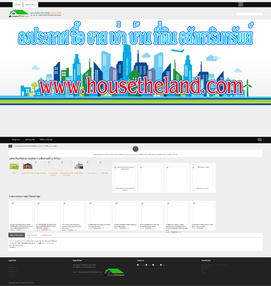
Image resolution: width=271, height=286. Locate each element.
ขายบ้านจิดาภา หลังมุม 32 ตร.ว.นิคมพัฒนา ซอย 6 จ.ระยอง (202, 225)
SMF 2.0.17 (204, 265)
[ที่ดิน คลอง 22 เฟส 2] (203, 176)
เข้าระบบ (11, 270)
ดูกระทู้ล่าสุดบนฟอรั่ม (16, 245)
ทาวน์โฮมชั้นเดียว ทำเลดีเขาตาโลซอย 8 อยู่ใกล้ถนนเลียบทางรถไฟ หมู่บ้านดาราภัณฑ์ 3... (46, 226)
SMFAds (203, 266)
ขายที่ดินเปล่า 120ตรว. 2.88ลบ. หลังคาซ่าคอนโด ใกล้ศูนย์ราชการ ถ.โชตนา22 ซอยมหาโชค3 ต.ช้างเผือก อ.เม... (177, 227)
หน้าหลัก (18, 5)
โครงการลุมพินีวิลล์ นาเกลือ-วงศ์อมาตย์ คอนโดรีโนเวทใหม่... (149, 225)
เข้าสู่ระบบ (16, 139)
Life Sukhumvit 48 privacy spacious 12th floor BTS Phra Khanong (72, 226)
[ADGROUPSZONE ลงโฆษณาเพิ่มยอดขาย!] (125, 176)
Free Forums (210, 266)
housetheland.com (130, 154)
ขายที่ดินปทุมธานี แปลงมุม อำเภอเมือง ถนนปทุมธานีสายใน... (99, 225)
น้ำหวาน (54, 241)
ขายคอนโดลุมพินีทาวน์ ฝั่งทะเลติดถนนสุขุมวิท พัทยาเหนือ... (125, 225)
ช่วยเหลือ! (11, 274)
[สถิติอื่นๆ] (12, 247)
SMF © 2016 (212, 265)
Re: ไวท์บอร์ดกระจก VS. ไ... (27, 243)
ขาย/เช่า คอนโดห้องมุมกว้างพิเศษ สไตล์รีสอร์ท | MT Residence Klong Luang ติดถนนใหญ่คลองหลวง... (21, 226)
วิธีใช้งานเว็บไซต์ (46, 139)
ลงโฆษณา (11, 276)
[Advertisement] (135, 121)
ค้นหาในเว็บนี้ (12, 272)
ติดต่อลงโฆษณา (30, 5)
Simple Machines (222, 265)
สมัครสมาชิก (30, 139)
